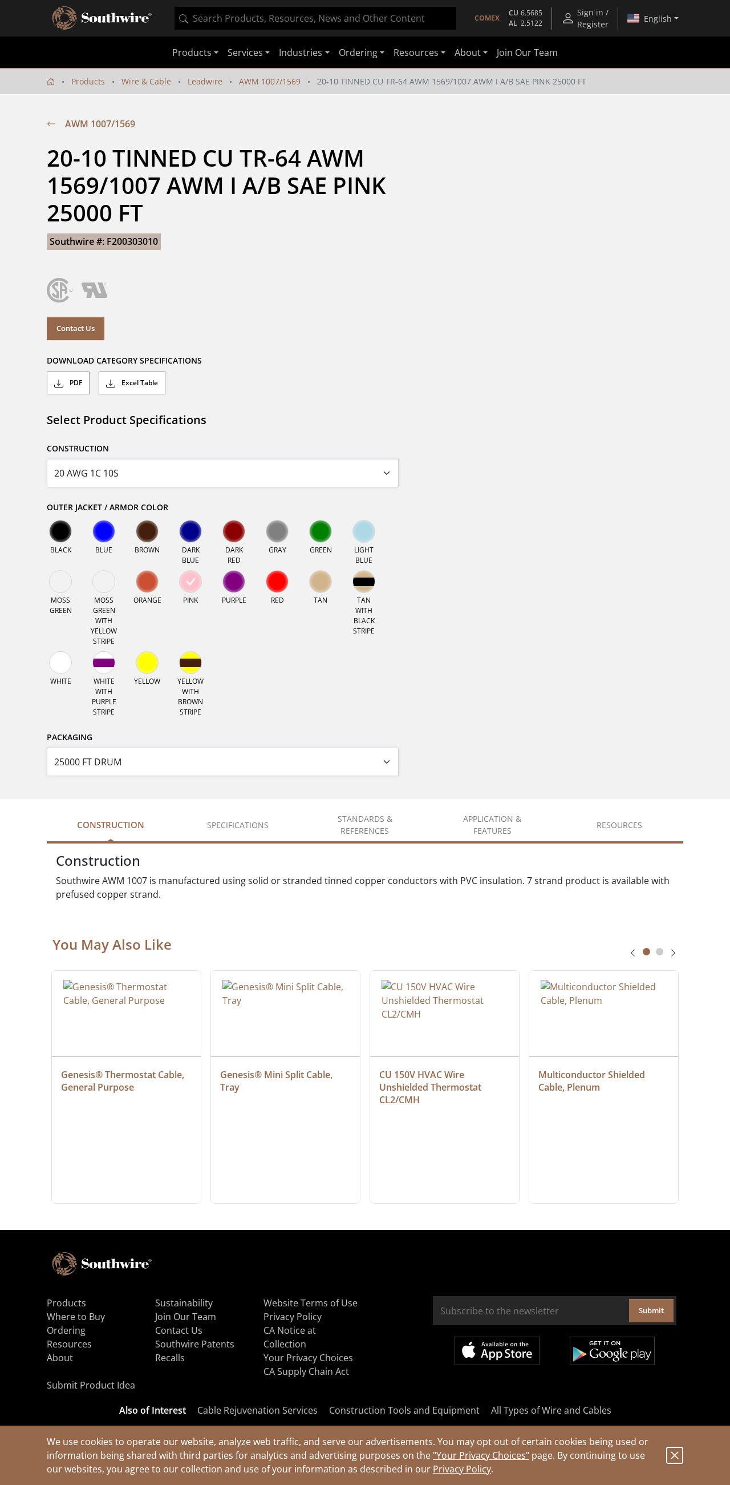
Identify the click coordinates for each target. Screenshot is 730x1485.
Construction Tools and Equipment (404, 1410)
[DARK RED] (234, 531)
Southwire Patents (194, 1344)
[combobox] (315, 18)
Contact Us (75, 328)
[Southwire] (103, 18)
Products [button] (192, 52)
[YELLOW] (147, 662)
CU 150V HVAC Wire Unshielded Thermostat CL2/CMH (431, 1087)
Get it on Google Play (612, 1351)
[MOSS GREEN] (60, 581)
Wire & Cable (146, 81)
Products (88, 81)
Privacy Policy (462, 1469)
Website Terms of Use (310, 1303)
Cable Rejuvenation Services (257, 1410)
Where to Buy (76, 1316)
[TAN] (320, 581)
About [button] (468, 52)
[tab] (646, 951)
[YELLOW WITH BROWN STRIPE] (190, 662)
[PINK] (190, 581)
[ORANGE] (147, 581)
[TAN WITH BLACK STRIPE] (364, 581)
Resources (69, 1344)
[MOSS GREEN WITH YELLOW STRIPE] (103, 581)
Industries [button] (300, 52)
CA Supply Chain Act (306, 1371)
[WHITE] (60, 662)
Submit (651, 1310)
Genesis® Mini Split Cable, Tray (277, 1080)
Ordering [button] (358, 52)
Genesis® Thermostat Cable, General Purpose (123, 1080)
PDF (75, 383)
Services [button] (245, 52)
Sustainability (184, 1303)
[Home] (51, 81)
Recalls (170, 1357)
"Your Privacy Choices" (481, 1455)
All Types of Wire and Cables (551, 1410)
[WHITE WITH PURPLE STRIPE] (103, 662)
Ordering (66, 1330)
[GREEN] (320, 531)
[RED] (277, 581)
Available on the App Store (497, 1351)
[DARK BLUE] (190, 531)
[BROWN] (147, 531)
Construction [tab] (110, 824)
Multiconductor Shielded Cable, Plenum (592, 1080)
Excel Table (139, 383)
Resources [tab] (619, 825)
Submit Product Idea (91, 1385)
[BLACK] (60, 531)
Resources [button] (416, 52)
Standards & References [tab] (365, 824)
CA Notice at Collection (289, 1337)
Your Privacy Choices (308, 1357)
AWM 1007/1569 (270, 81)
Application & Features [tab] (492, 824)
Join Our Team (527, 52)
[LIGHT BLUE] (364, 531)
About (60, 1357)
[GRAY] (277, 531)
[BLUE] (103, 531)
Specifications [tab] (238, 825)
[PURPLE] (234, 581)
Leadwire (205, 81)
